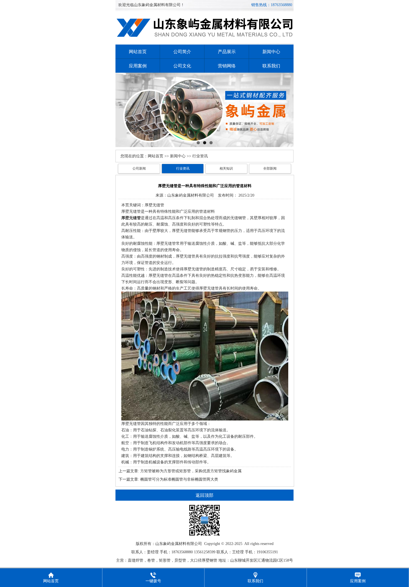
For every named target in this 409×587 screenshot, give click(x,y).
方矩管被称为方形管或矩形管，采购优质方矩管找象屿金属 (191, 471)
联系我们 (271, 65)
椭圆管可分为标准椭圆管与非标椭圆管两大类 (179, 479)
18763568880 (281, 5)
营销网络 (227, 65)
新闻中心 (271, 51)
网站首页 (138, 51)
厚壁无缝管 (131, 211)
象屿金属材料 (174, 544)
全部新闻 (270, 168)
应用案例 (138, 65)
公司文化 (182, 65)
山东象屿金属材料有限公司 (190, 195)
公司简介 (182, 51)
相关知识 (226, 168)
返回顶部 (204, 495)
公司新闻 (139, 168)
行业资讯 (182, 168)
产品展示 (227, 51)
